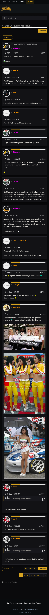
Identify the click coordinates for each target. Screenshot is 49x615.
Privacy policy (29, 603)
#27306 (42, 526)
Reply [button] (8, 37)
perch (15, 487)
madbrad (16, 539)
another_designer (20, 240)
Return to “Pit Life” (10, 582)
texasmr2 (16, 307)
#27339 (42, 546)
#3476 (42, 272)
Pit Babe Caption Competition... (17, 25)
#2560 (42, 119)
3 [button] (27, 575)
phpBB (22, 609)
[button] (45, 575)
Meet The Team (13, 1)
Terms (38, 603)
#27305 (42, 494)
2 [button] (24, 575)
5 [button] (34, 575)
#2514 (43, 77)
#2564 (42, 159)
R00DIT (15, 265)
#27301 (42, 314)
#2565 (42, 188)
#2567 (42, 216)
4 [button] (31, 575)
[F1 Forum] (4, 18)
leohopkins (17, 285)
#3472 (42, 247)
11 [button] (41, 575)
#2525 (42, 100)
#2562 (42, 139)
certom (16, 112)
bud (14, 93)
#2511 (43, 53)
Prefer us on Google (15, 603)
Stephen (16, 48)
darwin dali (17, 132)
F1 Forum (30, 1)
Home (4, 1)
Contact (22, 1)
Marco (15, 70)
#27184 (42, 292)
